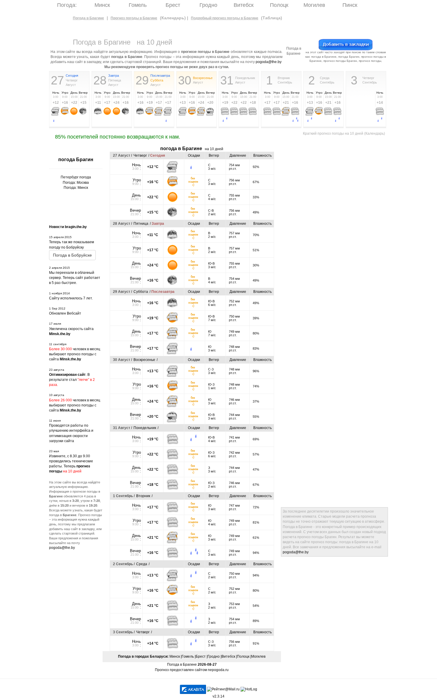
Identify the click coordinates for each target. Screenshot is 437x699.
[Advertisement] (304, 235)
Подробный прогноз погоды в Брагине (224, 18)
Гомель (138, 5)
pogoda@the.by (269, 62)
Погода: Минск (76, 188)
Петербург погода (76, 177)
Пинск (349, 5)
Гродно (208, 5)
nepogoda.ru (218, 670)
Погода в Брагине (88, 18)
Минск (102, 5)
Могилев (314, 5)
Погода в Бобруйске (72, 255)
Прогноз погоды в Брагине (134, 18)
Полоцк (279, 5)
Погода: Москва (76, 182)
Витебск (244, 5)
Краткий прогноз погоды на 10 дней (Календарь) (344, 133)
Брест (173, 5)
